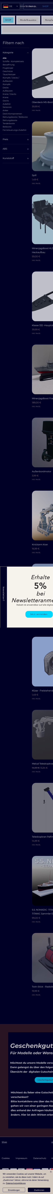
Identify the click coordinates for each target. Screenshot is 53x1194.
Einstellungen (14, 1190)
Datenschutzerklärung (16, 1183)
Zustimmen (39, 1190)
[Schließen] (49, 1173)
